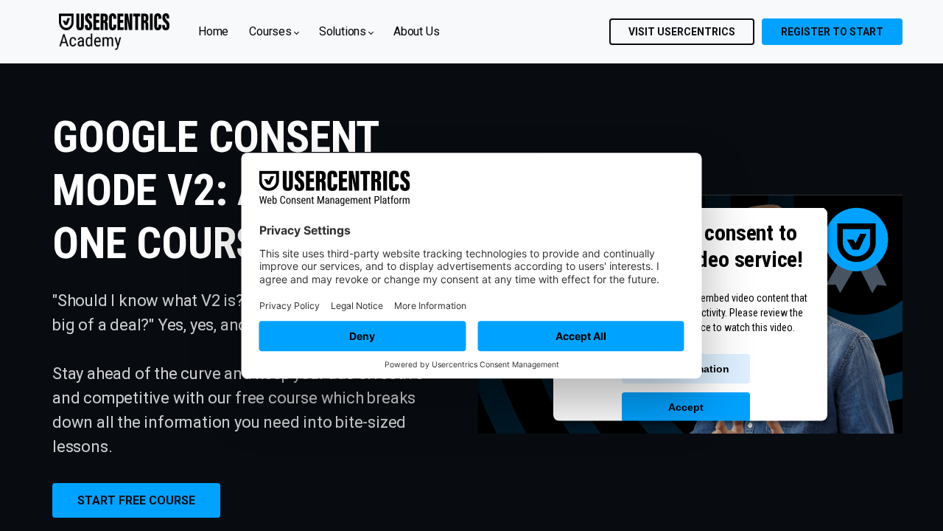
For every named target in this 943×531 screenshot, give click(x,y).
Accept (686, 407)
